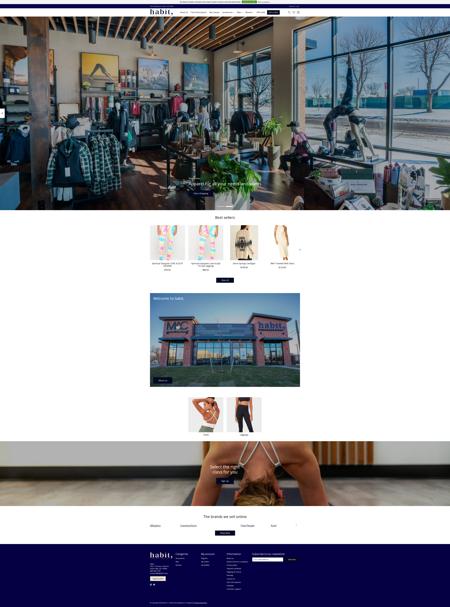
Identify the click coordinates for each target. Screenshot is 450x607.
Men (177, 561)
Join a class (273, 12)
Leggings (244, 434)
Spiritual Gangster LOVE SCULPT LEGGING (167, 264)
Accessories (180, 558)
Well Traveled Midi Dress (282, 263)
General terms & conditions (237, 561)
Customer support (234, 589)
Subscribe (292, 559)
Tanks (206, 434)
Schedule (230, 585)
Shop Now (225, 533)
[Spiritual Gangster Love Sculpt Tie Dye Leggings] (205, 242)
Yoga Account (157, 578)
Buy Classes (214, 12)
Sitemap (230, 575)
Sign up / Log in (294, 6)
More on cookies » (264, 2)
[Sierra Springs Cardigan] (244, 242)
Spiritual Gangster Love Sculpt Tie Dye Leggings (206, 264)
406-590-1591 (155, 571)
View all (225, 280)
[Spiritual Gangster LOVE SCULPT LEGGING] (167, 242)
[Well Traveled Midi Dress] (282, 242)
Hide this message (249, 2)
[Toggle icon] (289, 12)
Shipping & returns (234, 572)
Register (204, 558)
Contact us (231, 579)
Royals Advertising (201, 603)
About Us (184, 12)
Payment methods (234, 568)
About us (230, 558)
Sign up (225, 481)
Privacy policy (232, 565)
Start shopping (201, 193)
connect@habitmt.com (159, 573)
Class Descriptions (199, 12)
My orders (205, 561)
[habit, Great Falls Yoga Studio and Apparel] (161, 12)
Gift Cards (261, 12)
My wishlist (205, 565)
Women (179, 565)
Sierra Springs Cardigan (244, 263)
